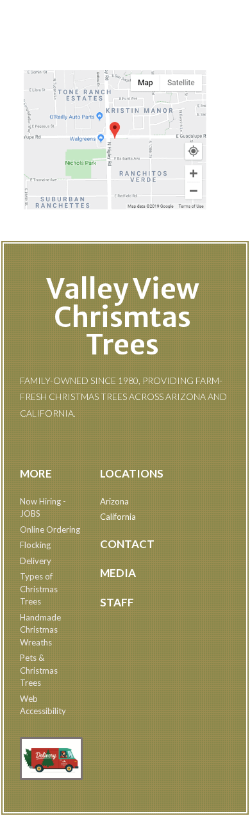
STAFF (117, 602)
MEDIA (118, 572)
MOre (36, 473)
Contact (127, 544)
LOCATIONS (131, 473)
